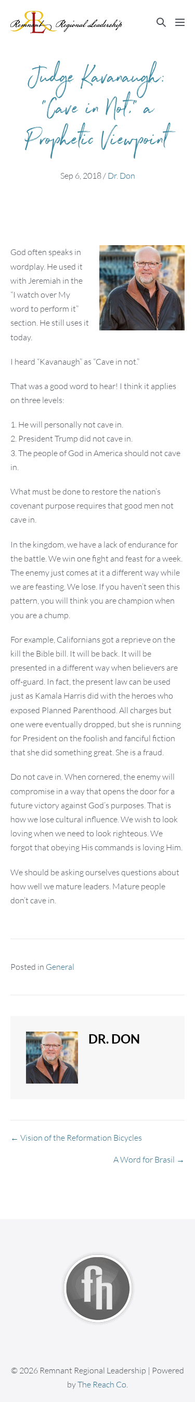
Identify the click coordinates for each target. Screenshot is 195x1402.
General (60, 967)
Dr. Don (121, 175)
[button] (161, 22)
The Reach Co (101, 1384)
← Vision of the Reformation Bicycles (76, 1137)
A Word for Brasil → (149, 1159)
